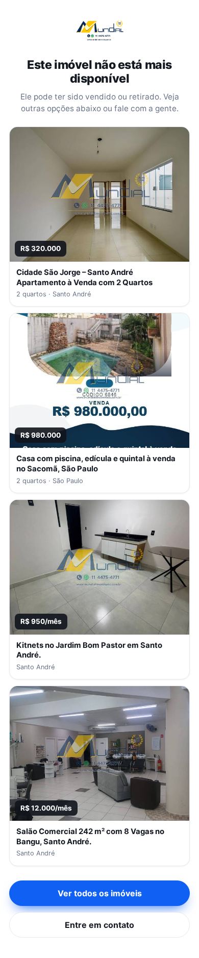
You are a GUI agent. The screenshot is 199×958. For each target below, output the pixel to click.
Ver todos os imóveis (100, 893)
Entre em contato (99, 925)
